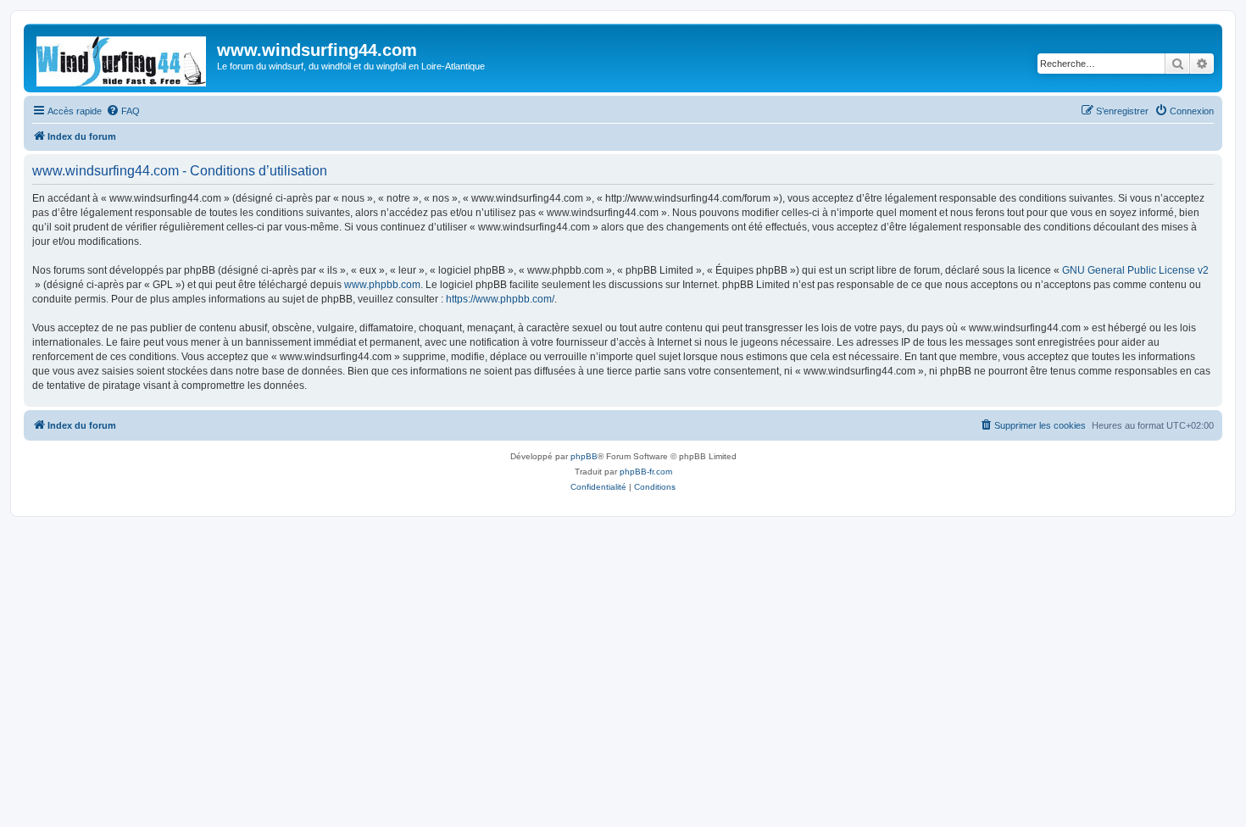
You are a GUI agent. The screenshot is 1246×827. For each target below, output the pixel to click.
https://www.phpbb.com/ (500, 299)
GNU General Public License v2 (1135, 270)
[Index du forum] (122, 58)
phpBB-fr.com (646, 471)
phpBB (584, 456)
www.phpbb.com (382, 285)
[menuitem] (123, 111)
